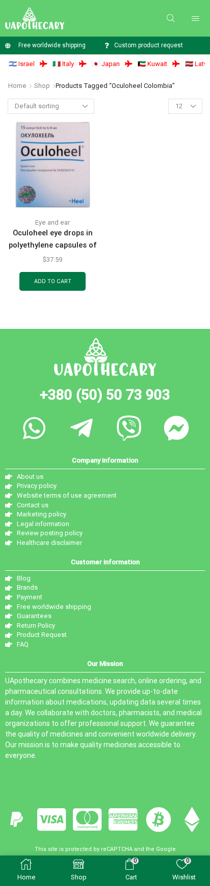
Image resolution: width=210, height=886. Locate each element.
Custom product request (148, 45)
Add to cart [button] (52, 281)
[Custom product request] (107, 45)
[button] (170, 18)
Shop (42, 85)
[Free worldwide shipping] (8, 45)
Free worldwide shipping (52, 45)
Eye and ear (52, 222)
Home (17, 85)
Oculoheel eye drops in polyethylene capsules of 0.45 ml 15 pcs (53, 244)
